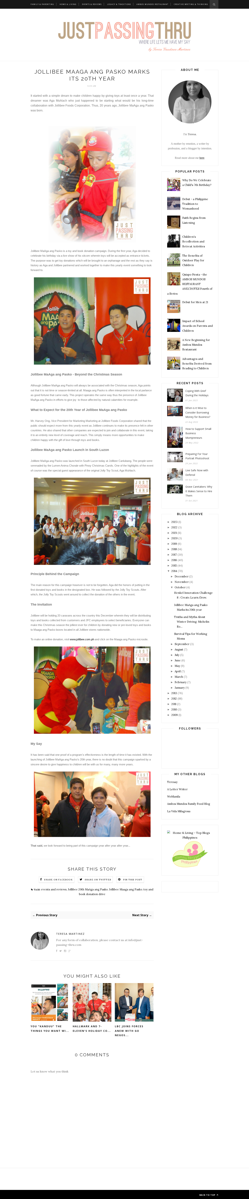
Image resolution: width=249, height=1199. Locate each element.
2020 (174, 538)
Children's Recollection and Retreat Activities (193, 241)
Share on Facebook (58, 879)
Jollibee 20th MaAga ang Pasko (88, 889)
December (181, 576)
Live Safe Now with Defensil (196, 473)
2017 (174, 554)
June (178, 660)
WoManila (173, 796)
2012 (174, 698)
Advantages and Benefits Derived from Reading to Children (197, 363)
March (179, 676)
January (180, 687)
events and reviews (54, 889)
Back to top (207, 1195)
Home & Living (68, 4)
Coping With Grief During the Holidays (197, 393)
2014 (174, 571)
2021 (174, 533)
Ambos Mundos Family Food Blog (188, 804)
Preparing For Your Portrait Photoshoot (197, 456)
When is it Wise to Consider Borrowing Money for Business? (197, 412)
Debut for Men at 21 (195, 302)
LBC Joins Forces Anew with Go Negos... (129, 1031)
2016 (174, 560)
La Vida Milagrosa (178, 811)
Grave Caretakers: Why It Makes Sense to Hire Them (198, 491)
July (177, 655)
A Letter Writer (177, 789)
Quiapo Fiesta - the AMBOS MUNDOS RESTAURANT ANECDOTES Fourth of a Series (189, 284)
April (178, 671)
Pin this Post (132, 879)
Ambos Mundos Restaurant (152, 4)
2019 (174, 543)
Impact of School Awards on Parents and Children (197, 325)
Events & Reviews (92, 4)
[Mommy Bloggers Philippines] (190, 867)
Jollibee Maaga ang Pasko (125, 889)
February (180, 682)
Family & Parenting (42, 4)
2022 (174, 527)
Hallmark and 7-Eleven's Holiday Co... (92, 1029)
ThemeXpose (58, 1194)
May (177, 666)
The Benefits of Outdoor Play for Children (193, 260)
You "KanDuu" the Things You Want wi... (50, 1029)
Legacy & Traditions (119, 4)
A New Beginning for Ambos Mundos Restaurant (196, 344)
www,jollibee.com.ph (82, 639)
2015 (174, 565)
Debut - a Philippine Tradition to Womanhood (195, 203)
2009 (174, 715)
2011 (173, 704)
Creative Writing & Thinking (191, 4)
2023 (174, 522)
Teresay (172, 782)
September (182, 644)
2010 (174, 709)
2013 (174, 693)
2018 (174, 549)
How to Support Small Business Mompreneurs (198, 433)
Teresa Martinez (70, 933)
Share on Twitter (98, 879)
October (180, 587)
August (179, 649)
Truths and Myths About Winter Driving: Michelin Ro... (191, 621)
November (182, 582)
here (201, 157)
